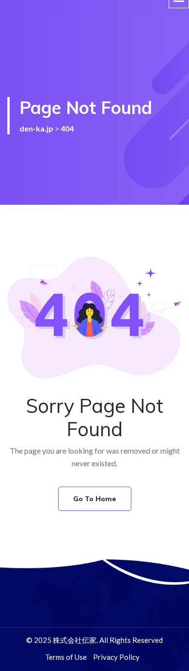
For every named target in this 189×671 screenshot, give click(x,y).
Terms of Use (66, 657)
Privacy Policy (116, 657)
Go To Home (94, 498)
